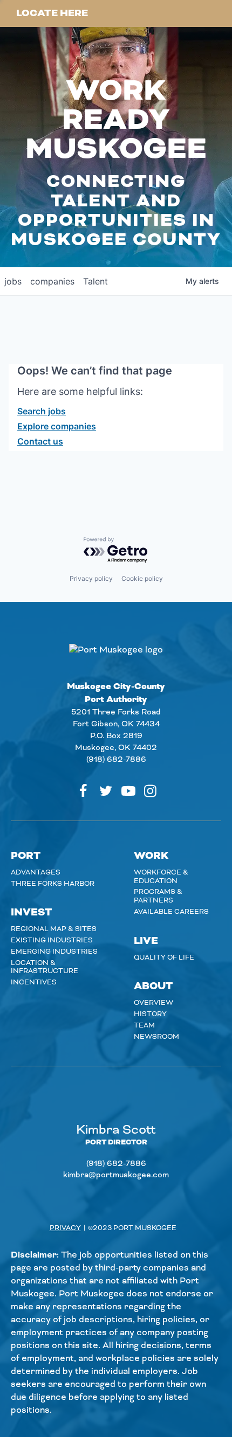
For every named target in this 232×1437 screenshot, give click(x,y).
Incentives (34, 982)
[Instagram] (150, 791)
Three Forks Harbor (52, 883)
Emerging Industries (54, 951)
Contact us (40, 441)
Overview (153, 1003)
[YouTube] (128, 791)
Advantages (35, 872)
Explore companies (56, 426)
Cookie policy (142, 578)
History (150, 1014)
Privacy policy (91, 578)
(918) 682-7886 (116, 759)
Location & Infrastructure (44, 967)
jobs (13, 281)
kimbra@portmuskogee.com (116, 1175)
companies (52, 281)
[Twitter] (106, 791)
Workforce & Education (161, 876)
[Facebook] (83, 791)
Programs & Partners (158, 896)
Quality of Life (164, 957)
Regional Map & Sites (54, 929)
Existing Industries (52, 940)
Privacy (65, 1228)
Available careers (171, 912)
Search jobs (41, 411)
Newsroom (156, 1037)
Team (144, 1025)
